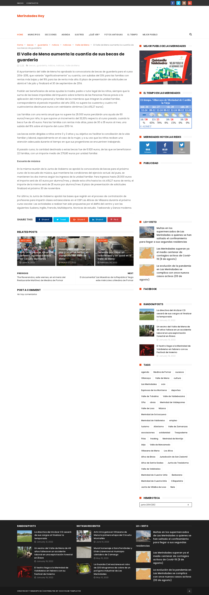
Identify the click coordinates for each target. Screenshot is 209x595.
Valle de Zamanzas (178, 426)
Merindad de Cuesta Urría (154, 481)
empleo (173, 420)
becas (30, 44)
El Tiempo (133, 34)
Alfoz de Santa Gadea (152, 462)
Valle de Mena (82, 44)
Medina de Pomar (162, 372)
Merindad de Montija (173, 438)
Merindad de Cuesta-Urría (154, 475)
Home (20, 34)
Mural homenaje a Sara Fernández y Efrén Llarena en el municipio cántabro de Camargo (113, 551)
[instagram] (184, 3)
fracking (154, 438)
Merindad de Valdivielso (153, 420)
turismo (145, 426)
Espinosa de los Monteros (154, 390)
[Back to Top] (189, 590)
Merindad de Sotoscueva (153, 414)
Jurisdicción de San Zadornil (173, 456)
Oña (143, 402)
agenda (145, 372)
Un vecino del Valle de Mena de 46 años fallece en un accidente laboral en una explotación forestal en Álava (174, 331)
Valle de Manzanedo (160, 444)
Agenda (66, 34)
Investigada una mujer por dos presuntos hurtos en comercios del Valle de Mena (74, 254)
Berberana (177, 475)
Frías (143, 438)
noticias (67, 44)
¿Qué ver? (94, 34)
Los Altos (168, 450)
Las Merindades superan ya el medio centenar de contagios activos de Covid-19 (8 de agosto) (174, 254)
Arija (143, 444)
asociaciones (148, 432)
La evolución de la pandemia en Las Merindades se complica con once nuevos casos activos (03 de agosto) (165, 272)
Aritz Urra (26, 240)
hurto (62, 240)
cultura (177, 378)
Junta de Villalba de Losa (153, 487)
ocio (163, 384)
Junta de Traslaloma (178, 462)
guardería (43, 44)
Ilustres (79, 34)
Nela (172, 487)
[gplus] (190, 3)
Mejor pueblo (150, 34)
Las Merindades (149, 384)
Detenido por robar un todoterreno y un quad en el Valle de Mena (114, 255)
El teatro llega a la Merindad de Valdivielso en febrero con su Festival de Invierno (174, 349)
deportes (176, 390)
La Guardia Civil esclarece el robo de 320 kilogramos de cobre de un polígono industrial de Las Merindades (112, 569)
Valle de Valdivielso (151, 468)
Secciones (51, 34)
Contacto (32, 3)
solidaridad (164, 432)
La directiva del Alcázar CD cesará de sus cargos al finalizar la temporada (174, 313)
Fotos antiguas (113, 34)
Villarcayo (146, 378)
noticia (55, 44)
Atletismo (159, 426)
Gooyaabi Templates (70, 591)
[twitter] (178, 3)
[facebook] (173, 3)
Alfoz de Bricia (148, 456)
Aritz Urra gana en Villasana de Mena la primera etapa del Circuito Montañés (36, 255)
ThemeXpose (35, 591)
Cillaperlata (177, 481)
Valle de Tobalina (150, 396)
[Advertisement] (132, 18)
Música (162, 408)
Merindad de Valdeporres (172, 402)
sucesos (179, 372)
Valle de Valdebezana (174, 396)
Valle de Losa (147, 408)
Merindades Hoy (30, 16)
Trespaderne (181, 432)
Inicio (20, 3)
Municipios (34, 34)
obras (153, 402)
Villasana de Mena (150, 450)
